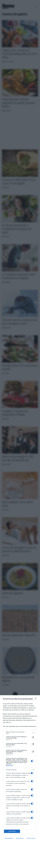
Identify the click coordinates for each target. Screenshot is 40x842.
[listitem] (20, 732)
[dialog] (20, 768)
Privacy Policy (31, 838)
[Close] (36, 699)
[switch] (32, 737)
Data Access (20, 838)
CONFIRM (12, 831)
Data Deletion (9, 838)
